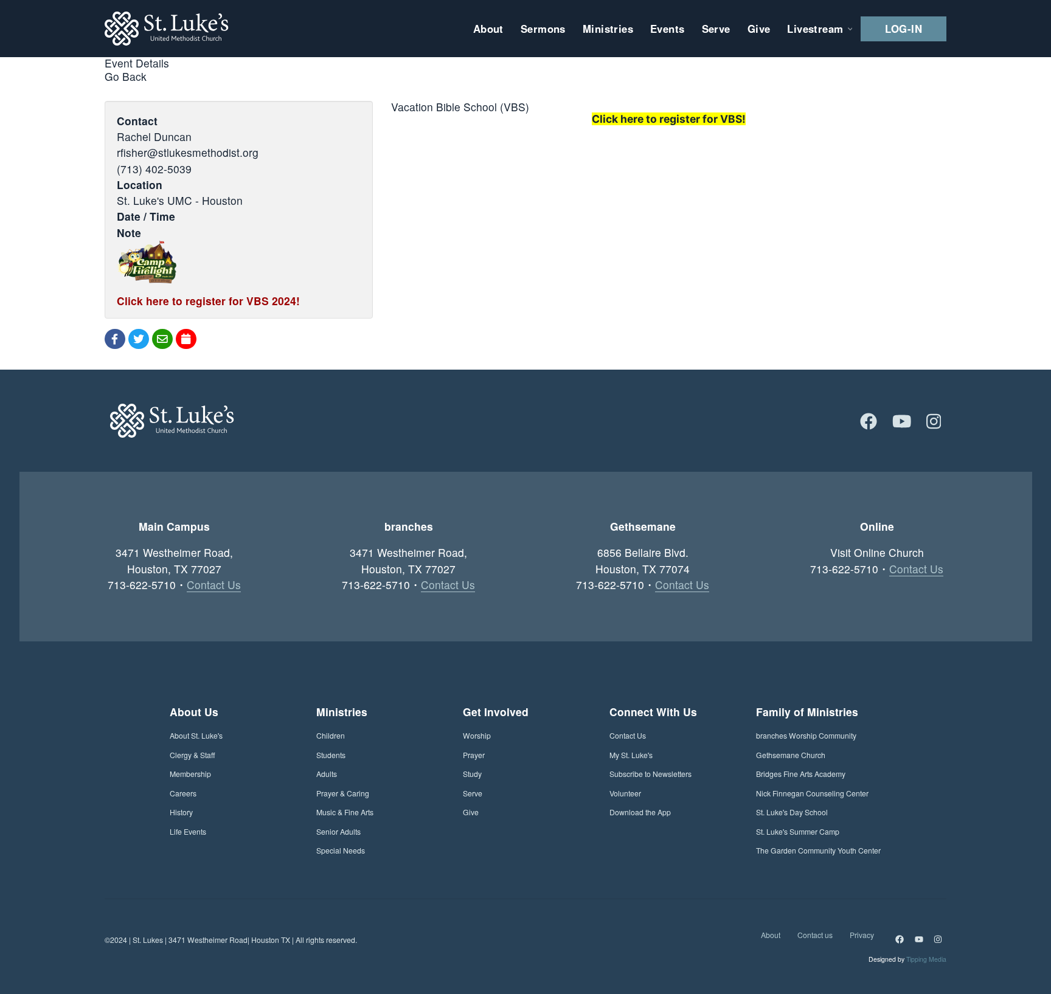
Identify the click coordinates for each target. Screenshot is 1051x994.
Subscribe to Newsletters (650, 773)
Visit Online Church (877, 552)
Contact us (815, 935)
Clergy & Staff (192, 755)
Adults (326, 773)
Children (330, 735)
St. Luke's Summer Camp (797, 831)
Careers (183, 793)
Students (330, 755)
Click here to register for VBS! (669, 118)
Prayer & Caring (342, 793)
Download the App (640, 812)
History (181, 812)
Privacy (862, 935)
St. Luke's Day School (792, 812)
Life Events (188, 831)
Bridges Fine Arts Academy (800, 773)
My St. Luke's (631, 755)
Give (471, 812)
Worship (477, 735)
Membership (190, 773)
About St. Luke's (196, 735)
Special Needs (340, 850)
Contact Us (214, 584)
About (770, 935)
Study (472, 773)
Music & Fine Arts (344, 812)
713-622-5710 (142, 584)
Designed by (907, 959)
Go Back (126, 76)
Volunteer (625, 793)
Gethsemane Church (790, 755)
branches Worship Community (806, 735)
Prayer (474, 755)
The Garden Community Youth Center (818, 850)
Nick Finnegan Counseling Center (812, 793)
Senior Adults (338, 831)
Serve (472, 793)
